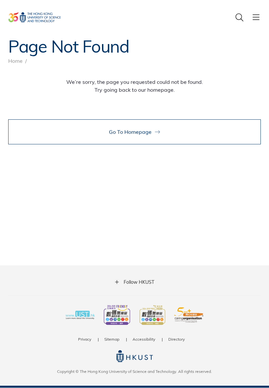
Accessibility (144, 339)
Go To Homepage (130, 131)
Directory (176, 339)
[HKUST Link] (34, 17)
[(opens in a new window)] (117, 315)
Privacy (84, 339)
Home (15, 60)
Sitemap (111, 339)
